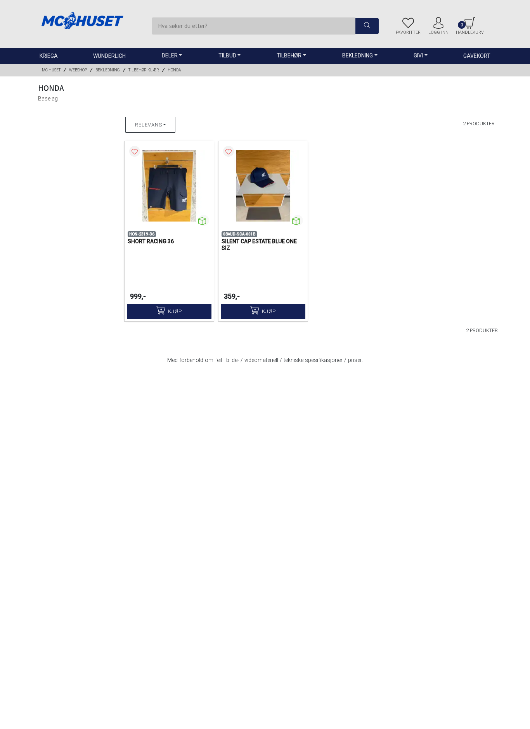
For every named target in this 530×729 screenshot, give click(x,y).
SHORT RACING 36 (151, 241)
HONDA (174, 70)
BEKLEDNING (107, 70)
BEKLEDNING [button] (357, 55)
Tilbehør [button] (289, 55)
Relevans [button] (148, 125)
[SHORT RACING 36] (169, 186)
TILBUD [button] (227, 55)
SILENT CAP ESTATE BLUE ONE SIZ (259, 244)
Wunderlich (109, 56)
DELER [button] (170, 55)
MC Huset (51, 70)
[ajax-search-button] (367, 26)
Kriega (49, 56)
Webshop (78, 70)
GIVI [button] (418, 55)
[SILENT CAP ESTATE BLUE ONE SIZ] (263, 186)
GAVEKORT (476, 56)
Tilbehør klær (143, 70)
